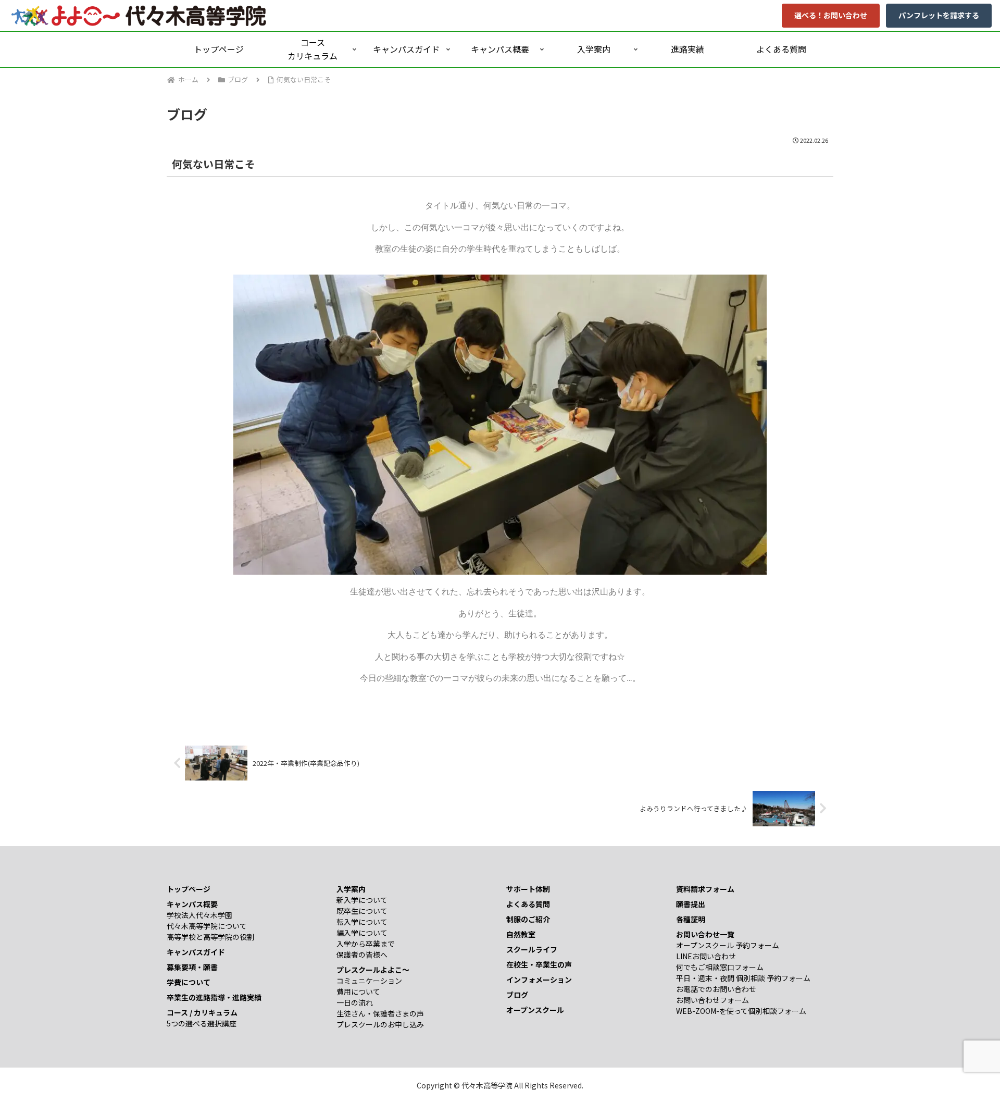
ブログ (517, 994)
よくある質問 (528, 904)
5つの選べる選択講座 (201, 1023)
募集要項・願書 (192, 967)
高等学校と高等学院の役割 (210, 937)
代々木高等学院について (207, 926)
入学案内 (351, 889)
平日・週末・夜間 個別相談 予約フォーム (743, 978)
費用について (358, 991)
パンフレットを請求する (938, 15)
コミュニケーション (369, 980)
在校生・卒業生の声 (539, 964)
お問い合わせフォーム (712, 1000)
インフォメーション (539, 979)
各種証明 (690, 919)
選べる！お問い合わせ (830, 15)
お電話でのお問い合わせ (716, 989)
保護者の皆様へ (362, 954)
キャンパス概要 (192, 904)
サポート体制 (528, 889)
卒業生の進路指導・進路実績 (214, 997)
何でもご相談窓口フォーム (720, 967)
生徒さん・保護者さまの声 (380, 1013)
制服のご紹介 (528, 919)
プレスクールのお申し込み (380, 1024)
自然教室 (520, 934)
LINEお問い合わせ (706, 956)
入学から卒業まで (365, 943)
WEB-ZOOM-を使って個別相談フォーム (741, 1011)
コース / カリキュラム (202, 1012)
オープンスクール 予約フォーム (727, 945)
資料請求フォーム (705, 889)
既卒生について (362, 911)
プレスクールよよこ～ (372, 969)
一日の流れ (354, 1002)
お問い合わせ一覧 (705, 934)
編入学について (362, 932)
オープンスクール (535, 1010)
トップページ (188, 889)
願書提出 (690, 904)
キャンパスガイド (196, 952)
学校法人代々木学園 (199, 915)
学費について (188, 982)
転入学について (362, 921)
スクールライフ (531, 949)
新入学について (362, 900)
